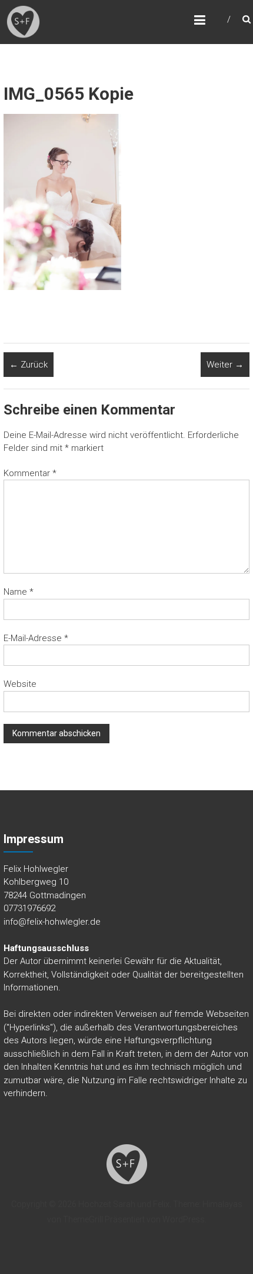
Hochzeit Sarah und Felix (123, 1204)
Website (20, 684)
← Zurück (28, 364)
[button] (23, 22)
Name (19, 592)
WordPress (183, 1219)
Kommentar (30, 473)
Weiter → (225, 364)
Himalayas (222, 1204)
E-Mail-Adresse (36, 638)
